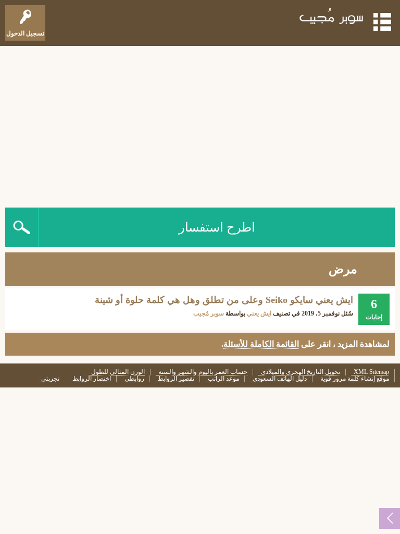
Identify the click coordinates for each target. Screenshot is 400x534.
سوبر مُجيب (208, 313)
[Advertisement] (200, 124)
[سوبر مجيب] (332, 18)
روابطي (134, 378)
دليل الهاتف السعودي (280, 378)
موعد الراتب (223, 378)
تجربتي (50, 378)
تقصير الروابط (176, 378)
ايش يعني (259, 313)
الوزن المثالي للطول (118, 372)
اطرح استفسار (217, 227)
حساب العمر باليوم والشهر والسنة (202, 372)
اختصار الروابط (91, 378)
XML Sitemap (371, 372)
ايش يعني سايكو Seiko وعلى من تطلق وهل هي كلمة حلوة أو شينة (224, 300)
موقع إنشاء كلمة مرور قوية (354, 378)
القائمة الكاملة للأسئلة (261, 343)
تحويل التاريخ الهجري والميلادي (300, 372)
